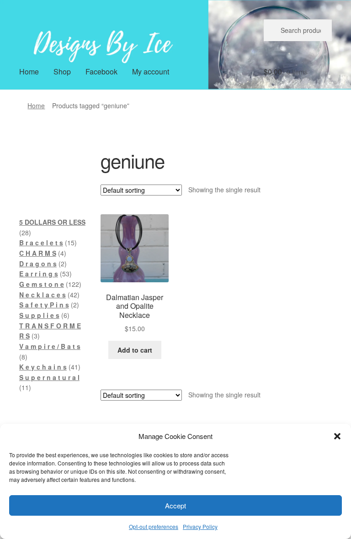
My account (150, 71)
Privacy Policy (200, 526)
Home (29, 71)
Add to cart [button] (134, 349)
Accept (175, 505)
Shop (62, 71)
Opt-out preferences (153, 526)
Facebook (101, 71)
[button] (337, 436)
